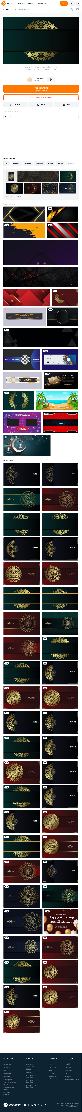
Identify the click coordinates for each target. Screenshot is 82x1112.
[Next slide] (73, 162)
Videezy (6, 1069)
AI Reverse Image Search (8, 1083)
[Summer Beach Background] (57, 399)
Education (7, 1075)
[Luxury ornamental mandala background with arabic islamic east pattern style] (21, 523)
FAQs (50, 1063)
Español (66, 1066)
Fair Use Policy (70, 1105)
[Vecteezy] (3, 3)
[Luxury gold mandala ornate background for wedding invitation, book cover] (65, 296)
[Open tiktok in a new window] (39, 1104)
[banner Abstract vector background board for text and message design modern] (40, 251)
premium (16, 162)
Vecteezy (6, 1066)
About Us (51, 1069)
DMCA (28, 1068)
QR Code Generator (7, 1092)
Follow (51, 81)
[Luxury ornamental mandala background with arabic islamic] (60, 523)
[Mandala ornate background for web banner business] (60, 358)
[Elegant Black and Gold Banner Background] (24, 213)
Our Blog (51, 1072)
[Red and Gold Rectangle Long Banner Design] (26, 296)
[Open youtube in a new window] (45, 1104)
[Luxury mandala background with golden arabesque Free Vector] (21, 622)
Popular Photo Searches (31, 1082)
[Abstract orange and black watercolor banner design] (24, 229)
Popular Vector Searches (31, 1077)
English (66, 1063)
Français (66, 1075)
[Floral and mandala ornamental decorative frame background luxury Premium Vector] (22, 920)
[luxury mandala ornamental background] (60, 622)
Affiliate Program (29, 1072)
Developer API (8, 1079)
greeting (28, 162)
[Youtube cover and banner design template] (21, 358)
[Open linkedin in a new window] (32, 1104)
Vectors (10, 3)
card (7, 162)
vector (60, 162)
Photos (20, 3)
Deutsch (66, 1072)
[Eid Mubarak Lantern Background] (27, 444)
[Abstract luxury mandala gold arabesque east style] (60, 548)
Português (67, 1069)
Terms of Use (62, 1104)
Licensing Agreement (30, 1064)
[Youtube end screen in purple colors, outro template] (22, 421)
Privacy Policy (72, 1104)
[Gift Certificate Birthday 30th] (61, 920)
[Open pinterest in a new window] (35, 1104)
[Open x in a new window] (42, 1104)
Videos (30, 3)
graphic (50, 162)
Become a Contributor (52, 1076)
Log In (72, 3)
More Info (8, 116)
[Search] (71, 9)
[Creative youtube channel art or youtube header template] (24, 316)
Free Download (41, 89)
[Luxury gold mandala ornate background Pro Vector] (21, 473)
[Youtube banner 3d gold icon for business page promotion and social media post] (61, 379)
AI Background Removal (8, 1087)
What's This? (18, 112)
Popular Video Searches (31, 1087)
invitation (39, 162)
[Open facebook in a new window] (25, 1104)
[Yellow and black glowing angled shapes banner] (62, 213)
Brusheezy (7, 1063)
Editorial (41, 3)
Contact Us (52, 1066)
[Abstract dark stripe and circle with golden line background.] (62, 316)
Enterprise (7, 1072)
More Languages (69, 1078)
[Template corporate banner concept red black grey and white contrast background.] (62, 229)
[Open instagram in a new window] (28, 1104)
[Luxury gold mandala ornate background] (60, 473)
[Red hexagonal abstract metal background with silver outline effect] (60, 421)
